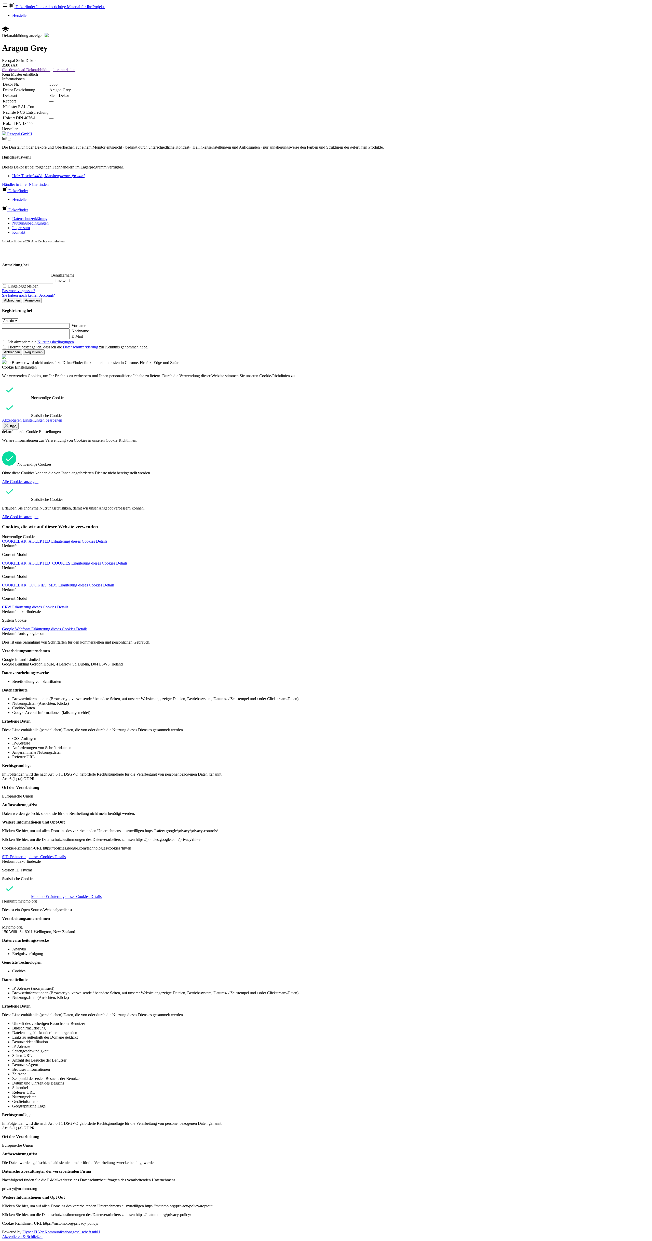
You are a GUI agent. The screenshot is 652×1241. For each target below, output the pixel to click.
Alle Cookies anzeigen (20, 481)
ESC (13, 427)
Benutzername (62, 275)
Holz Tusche (48, 176)
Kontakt (18, 232)
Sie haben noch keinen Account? (28, 295)
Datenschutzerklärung (29, 218)
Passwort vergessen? (18, 291)
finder (18, 191)
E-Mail (77, 336)
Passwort (62, 280)
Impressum (21, 228)
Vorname (79, 325)
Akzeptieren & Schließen (22, 1236)
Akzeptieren (12, 420)
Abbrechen (12, 300)
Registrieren (34, 352)
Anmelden (32, 300)
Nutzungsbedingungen (30, 223)
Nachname (80, 331)
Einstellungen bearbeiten (42, 420)
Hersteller (20, 15)
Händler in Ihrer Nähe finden (25, 184)
